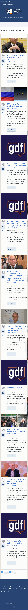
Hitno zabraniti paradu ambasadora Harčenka (16, 165)
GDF (9, 61)
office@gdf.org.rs (8, 4)
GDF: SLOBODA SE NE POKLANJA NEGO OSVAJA (16, 57)
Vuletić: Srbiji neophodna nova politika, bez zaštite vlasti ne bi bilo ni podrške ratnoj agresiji (16, 276)
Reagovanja (14, 332)
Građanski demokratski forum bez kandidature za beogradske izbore (16, 223)
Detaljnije (10, 81)
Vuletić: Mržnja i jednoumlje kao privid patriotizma (16, 432)
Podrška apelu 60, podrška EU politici (14, 542)
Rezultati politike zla (15, 388)
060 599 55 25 (8, 1)
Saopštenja (14, 61)
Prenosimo (14, 282)
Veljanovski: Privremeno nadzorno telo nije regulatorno (17, 481)
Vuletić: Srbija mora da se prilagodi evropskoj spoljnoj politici (16, 328)
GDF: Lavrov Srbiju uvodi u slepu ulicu (14, 105)
